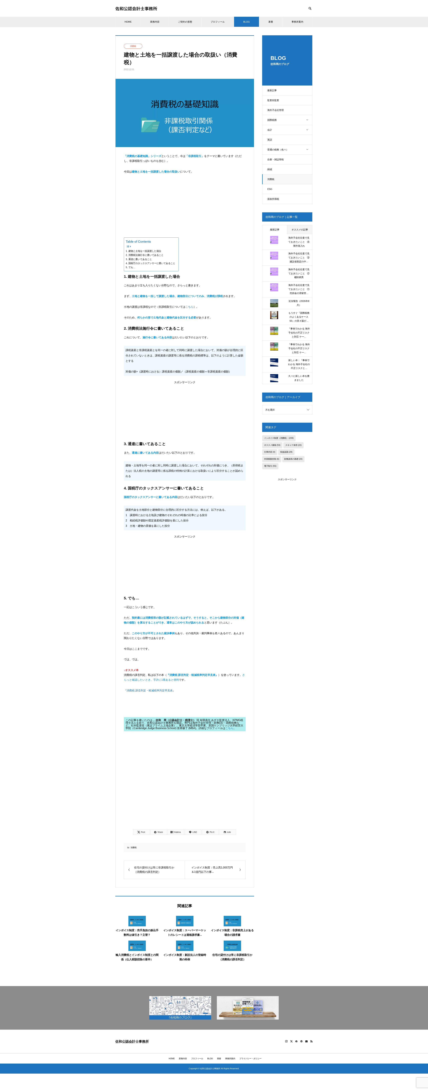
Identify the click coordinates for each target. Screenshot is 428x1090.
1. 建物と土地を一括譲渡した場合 (143, 251)
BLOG (246, 21)
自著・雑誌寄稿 (275, 159)
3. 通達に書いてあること (139, 259)
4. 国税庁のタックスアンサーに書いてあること (150, 263)
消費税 (270, 179)
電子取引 (270, 466)
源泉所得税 (273, 199)
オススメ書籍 (272, 445)
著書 (270, 21)
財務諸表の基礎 (293, 459)
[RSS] (311, 1041)
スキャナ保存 (293, 445)
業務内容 (154, 21)
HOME (128, 21)
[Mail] (306, 1041)
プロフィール (218, 21)
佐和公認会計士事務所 (136, 8)
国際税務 (272, 120)
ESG (269, 189)
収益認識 (286, 452)
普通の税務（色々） (277, 149)
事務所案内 (297, 21)
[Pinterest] (301, 1041)
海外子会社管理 (275, 110)
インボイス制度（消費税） (279, 438)
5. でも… (130, 267)
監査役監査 (273, 100)
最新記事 (272, 90)
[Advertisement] (185, 203)
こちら (189, 306)
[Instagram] (286, 1041)
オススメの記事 (300, 229)
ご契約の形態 (185, 21)
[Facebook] (296, 1041)
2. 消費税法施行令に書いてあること (145, 255)
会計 (269, 130)
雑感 (269, 169)
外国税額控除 (271, 459)
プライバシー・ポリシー (250, 1058)
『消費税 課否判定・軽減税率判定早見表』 (149, 690)
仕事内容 (269, 452)
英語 (269, 139)
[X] (291, 1041)
